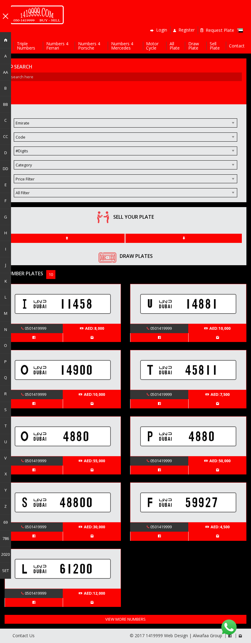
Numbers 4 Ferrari (57, 46)
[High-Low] (184, 238)
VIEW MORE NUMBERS (125, 619)
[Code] (125, 139)
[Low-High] (67, 238)
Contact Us (24, 636)
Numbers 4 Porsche (89, 46)
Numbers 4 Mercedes (122, 46)
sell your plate (133, 217)
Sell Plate (215, 46)
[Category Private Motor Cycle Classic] (125, 167)
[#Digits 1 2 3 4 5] (125, 154)
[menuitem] (36, 14)
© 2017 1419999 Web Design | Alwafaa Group (176, 636)
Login (161, 30)
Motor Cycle (152, 46)
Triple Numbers (26, 46)
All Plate (175, 46)
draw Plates (136, 256)
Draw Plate (193, 46)
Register (186, 30)
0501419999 (35, 328)
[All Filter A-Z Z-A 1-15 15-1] (125, 195)
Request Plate (218, 30)
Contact (237, 46)
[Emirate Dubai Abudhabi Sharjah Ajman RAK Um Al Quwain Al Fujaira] (125, 125)
